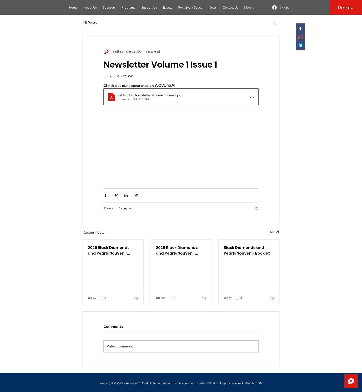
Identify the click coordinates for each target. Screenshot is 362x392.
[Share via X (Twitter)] (116, 195)
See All (274, 232)
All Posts (90, 22)
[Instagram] (300, 37)
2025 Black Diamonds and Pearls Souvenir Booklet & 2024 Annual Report (177, 250)
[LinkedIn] (300, 45)
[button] (274, 23)
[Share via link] (136, 195)
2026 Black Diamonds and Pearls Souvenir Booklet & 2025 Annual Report (109, 250)
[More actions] (256, 51)
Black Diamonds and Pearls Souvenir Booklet (247, 250)
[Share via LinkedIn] (126, 195)
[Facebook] (300, 28)
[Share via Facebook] (105, 195)
